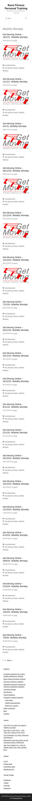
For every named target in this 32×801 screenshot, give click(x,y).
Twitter (6, 783)
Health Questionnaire (12, 703)
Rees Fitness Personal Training (16, 7)
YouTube (7, 785)
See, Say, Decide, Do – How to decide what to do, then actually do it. (15, 747)
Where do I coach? (11, 706)
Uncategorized (10, 65)
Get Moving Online (11, 68)
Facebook (7, 780)
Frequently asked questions (13, 697)
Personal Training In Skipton (13, 682)
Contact (6, 714)
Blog (5, 711)
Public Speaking (9, 695)
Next (9, 660)
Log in (6, 761)
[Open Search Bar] (25, 18)
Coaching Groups (10, 689)
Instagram (7, 788)
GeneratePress (17, 798)
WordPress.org (9, 769)
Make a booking (9, 708)
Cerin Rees (9, 700)
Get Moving (8, 692)
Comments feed (9, 767)
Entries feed (8, 764)
